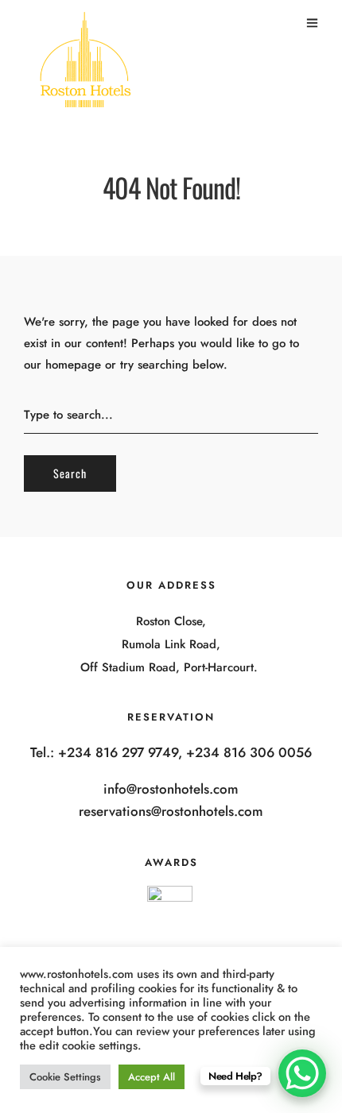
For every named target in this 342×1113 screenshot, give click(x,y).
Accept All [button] (151, 1076)
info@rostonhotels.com (171, 788)
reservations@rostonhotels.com (171, 811)
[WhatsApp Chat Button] (302, 1073)
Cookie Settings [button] (65, 1076)
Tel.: (44, 752)
